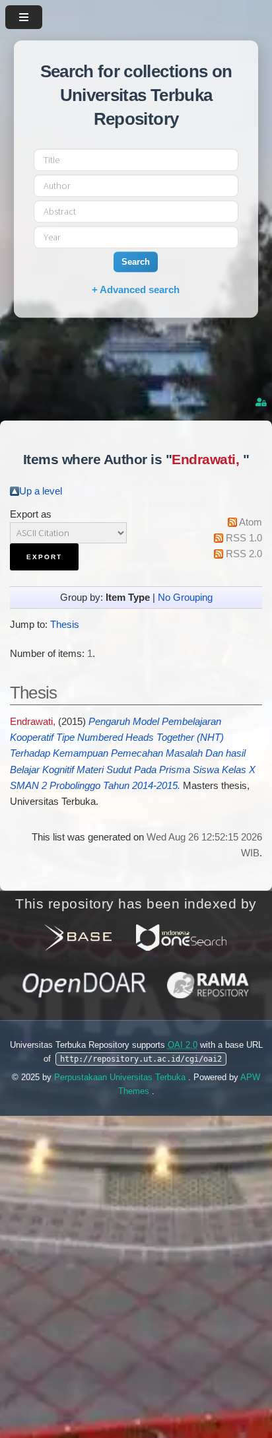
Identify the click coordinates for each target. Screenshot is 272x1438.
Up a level (40, 491)
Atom (250, 522)
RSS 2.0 (244, 554)
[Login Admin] (262, 402)
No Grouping (185, 597)
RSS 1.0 (244, 538)
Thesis (64, 624)
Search (135, 262)
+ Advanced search (136, 289)
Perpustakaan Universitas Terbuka (121, 1077)
